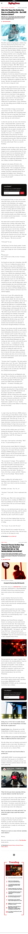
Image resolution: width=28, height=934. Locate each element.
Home (2, 7)
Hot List (10, 536)
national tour (17, 586)
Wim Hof (14, 536)
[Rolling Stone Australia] (14, 4)
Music (5, 542)
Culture (6, 7)
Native (6, 846)
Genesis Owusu (11, 845)
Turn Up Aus (22, 840)
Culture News (12, 7)
